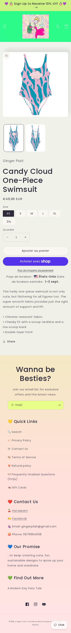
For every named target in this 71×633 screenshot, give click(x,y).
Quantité (8, 230)
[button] (5, 26)
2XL (9, 221)
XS (8, 213)
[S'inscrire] (59, 405)
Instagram (20, 511)
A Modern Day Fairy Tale (25, 588)
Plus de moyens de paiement (36, 270)
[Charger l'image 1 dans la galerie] (14, 138)
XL (54, 213)
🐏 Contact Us (18, 449)
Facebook (19, 518)
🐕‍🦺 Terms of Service (22, 457)
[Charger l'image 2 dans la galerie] (35, 138)
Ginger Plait (21, 621)
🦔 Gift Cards (17, 487)
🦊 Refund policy (19, 466)
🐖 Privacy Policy (19, 440)
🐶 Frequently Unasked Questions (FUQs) (31, 476)
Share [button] (11, 341)
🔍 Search (15, 432)
